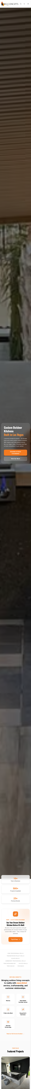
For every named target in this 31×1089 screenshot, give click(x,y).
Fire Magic (21, 966)
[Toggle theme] (24, 4)
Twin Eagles (10, 966)
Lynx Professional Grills (16, 953)
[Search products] (20, 3)
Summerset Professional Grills (15, 961)
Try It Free (14, 939)
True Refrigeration (9, 963)
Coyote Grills (23, 963)
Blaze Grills (15, 958)
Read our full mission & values (15, 1033)
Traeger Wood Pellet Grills (15, 955)
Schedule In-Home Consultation (15, 452)
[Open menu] (28, 3)
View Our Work (15, 458)
